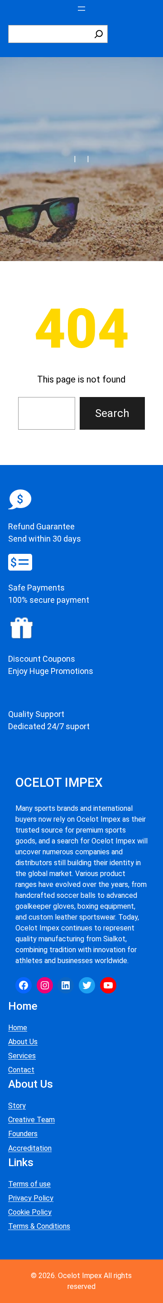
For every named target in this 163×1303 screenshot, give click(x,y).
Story (17, 1105)
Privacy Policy (30, 1198)
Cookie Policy (30, 1212)
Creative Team (31, 1119)
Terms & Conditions (39, 1226)
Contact (21, 1070)
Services (22, 1055)
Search (112, 413)
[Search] (98, 34)
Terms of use (29, 1184)
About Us (23, 1041)
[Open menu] (81, 8)
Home (17, 1027)
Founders (23, 1133)
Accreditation (30, 1148)
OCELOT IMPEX (59, 782)
